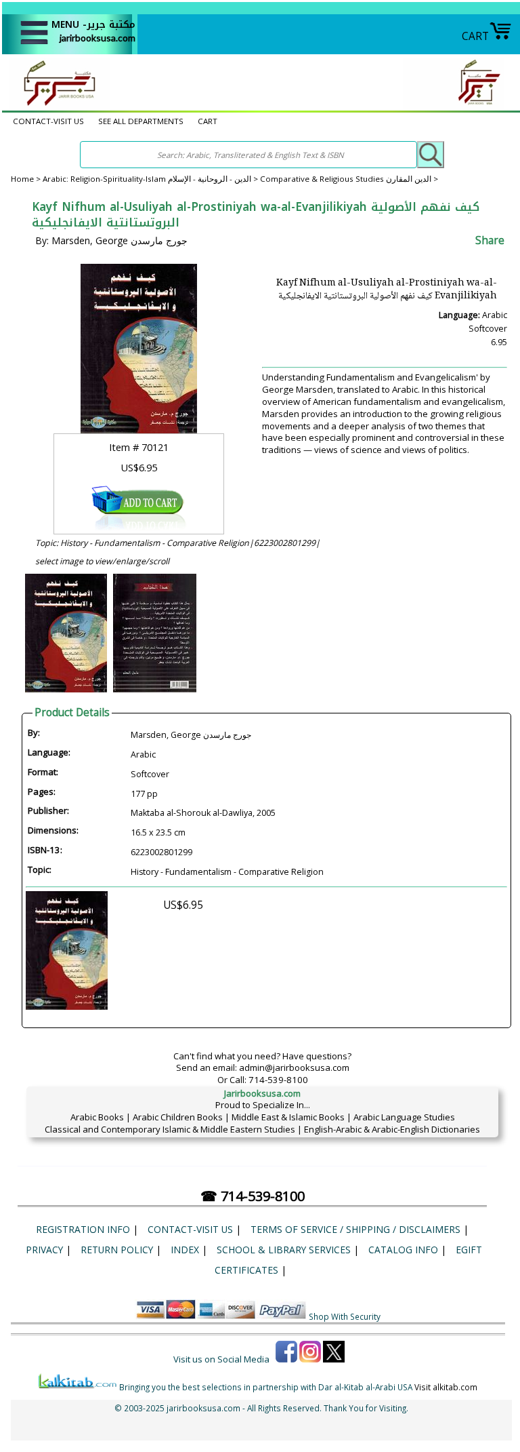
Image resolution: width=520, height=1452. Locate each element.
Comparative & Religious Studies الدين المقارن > (349, 179)
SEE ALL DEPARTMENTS (140, 121)
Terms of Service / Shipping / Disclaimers (355, 1229)
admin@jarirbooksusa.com (294, 1067)
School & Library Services (284, 1249)
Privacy (44, 1249)
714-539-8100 (278, 1080)
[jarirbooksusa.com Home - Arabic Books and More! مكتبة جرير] (56, 104)
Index (185, 1249)
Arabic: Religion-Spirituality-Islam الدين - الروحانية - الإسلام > (151, 179)
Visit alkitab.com (445, 1386)
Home (22, 179)
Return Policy (117, 1249)
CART (475, 35)
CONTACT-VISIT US (48, 121)
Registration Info (83, 1229)
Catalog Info (403, 1249)
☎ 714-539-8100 (252, 1196)
